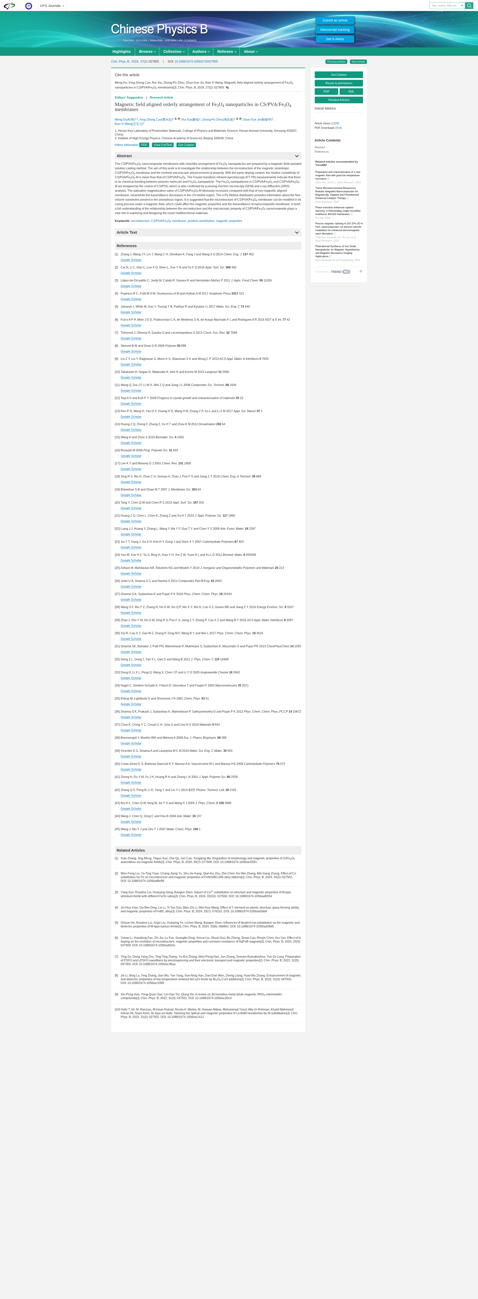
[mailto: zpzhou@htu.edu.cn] (240, 118)
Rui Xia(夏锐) (190, 119)
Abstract (320, 147)
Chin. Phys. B (120, 61)
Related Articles (338, 100)
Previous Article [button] (336, 61)
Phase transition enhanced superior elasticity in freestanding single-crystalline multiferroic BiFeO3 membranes (338, 211)
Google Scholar (131, 259)
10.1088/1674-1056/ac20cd (213, 998)
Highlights (121, 51)
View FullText (163, 145)
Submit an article (334, 20)
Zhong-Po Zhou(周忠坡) (218, 119)
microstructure (140, 220)
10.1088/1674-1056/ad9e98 (145, 880)
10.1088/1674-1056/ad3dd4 (248, 911)
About (249, 51)
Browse (146, 51)
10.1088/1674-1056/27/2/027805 (196, 61)
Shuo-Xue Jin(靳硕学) (257, 119)
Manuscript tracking (335, 30)
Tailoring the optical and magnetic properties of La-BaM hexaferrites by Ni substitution (230, 1013)
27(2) (143, 61)
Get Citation (186, 145)
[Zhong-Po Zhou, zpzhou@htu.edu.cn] (237, 118)
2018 (134, 61)
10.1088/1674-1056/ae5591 (238, 862)
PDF (144, 145)
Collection (172, 51)
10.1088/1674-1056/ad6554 (253, 896)
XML (351, 91)
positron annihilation (201, 220)
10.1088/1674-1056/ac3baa (157, 964)
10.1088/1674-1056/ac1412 (185, 1016)
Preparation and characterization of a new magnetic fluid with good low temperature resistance (337, 175)
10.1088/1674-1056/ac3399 (145, 983)
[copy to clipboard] (227, 87)
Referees (225, 51)
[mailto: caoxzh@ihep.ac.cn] (179, 118)
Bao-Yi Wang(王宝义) (129, 123)
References (322, 151)
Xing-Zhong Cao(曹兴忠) (155, 119)
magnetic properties (229, 220)
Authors (199, 51)
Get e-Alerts (335, 39)
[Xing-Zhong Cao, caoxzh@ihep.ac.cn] (176, 118)
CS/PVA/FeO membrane (168, 220)
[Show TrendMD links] (360, 271)
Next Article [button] (358, 61)
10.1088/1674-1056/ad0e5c (157, 945)
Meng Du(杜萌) (125, 119)
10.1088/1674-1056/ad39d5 (255, 926)
